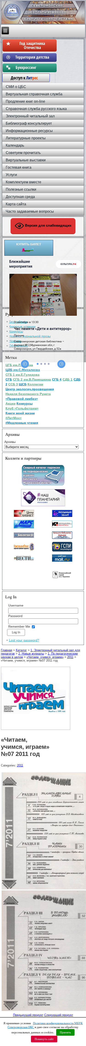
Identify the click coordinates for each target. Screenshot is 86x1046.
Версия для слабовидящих (47, 226)
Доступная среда (20, 197)
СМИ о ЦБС (16, 87)
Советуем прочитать (23, 153)
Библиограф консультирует (29, 123)
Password (15, 616)
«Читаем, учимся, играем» (45, 657)
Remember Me (19, 626)
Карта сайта (16, 204)
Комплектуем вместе (23, 182)
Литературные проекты (26, 138)
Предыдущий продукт (28, 1015)
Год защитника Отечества (32, 45)
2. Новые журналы (31, 653)
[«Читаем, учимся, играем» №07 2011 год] (36, 730)
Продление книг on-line (25, 101)
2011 (70, 657)
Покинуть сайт (44, 1039)
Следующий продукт (58, 1015)
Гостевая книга (18, 167)
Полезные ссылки (21, 189)
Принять (65, 1032)
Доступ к (22, 77)
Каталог (21, 650)
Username (15, 605)
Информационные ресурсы (29, 131)
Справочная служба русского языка (36, 109)
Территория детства (32, 57)
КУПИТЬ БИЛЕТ (28, 244)
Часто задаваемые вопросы (30, 211)
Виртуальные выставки (26, 160)
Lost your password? (24, 640)
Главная (6, 650)
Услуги (11, 175)
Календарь (15, 145)
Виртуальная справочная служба (34, 94)
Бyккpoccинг (32, 67)
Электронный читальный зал (30, 116)
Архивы (10, 442)
